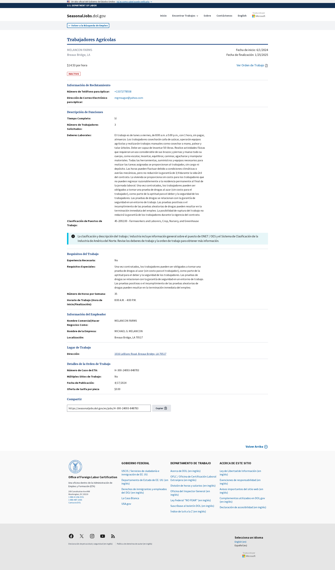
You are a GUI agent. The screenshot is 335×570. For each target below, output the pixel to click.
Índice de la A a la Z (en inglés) (188, 511)
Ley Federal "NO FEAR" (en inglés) (190, 500)
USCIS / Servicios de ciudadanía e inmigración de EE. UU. (140, 472)
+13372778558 (122, 91)
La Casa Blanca (130, 498)
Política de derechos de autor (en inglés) (134, 543)
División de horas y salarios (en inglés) (192, 485)
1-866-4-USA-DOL (76, 497)
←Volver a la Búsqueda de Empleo (88, 25)
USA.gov (126, 503)
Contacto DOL (74, 502)
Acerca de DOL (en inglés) (185, 471)
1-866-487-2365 (75, 499)
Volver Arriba (254, 447)
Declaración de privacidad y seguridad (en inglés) (90, 543)
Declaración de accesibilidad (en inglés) (243, 507)
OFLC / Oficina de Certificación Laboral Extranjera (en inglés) (193, 478)
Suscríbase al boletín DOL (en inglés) (192, 506)
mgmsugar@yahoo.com (128, 97)
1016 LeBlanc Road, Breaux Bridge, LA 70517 (140, 354)
